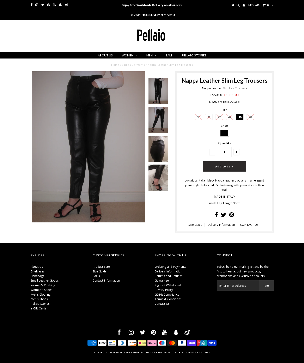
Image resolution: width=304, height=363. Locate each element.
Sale (169, 55)
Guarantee (162, 280)
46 (239, 117)
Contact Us (162, 304)
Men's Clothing (40, 294)
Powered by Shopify (196, 352)
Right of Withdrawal (168, 285)
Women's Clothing (43, 285)
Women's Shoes (41, 290)
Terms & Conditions (168, 299)
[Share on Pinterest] (231, 216)
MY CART (258, 5)
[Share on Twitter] (223, 216)
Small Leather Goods (45, 280)
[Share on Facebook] (216, 216)
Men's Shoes (39, 299)
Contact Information (106, 280)
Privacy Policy (164, 290)
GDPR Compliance (167, 294)
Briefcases (38, 271)
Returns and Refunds (169, 276)
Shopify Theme (143, 352)
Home (115, 65)
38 (198, 117)
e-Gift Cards (39, 308)
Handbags (37, 276)
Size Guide (195, 225)
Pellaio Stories (194, 55)
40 (208, 117)
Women (127, 55)
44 (229, 117)
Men (149, 55)
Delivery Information (221, 225)
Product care (101, 267)
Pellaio (125, 352)
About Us (105, 55)
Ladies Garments (133, 65)
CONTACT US (249, 225)
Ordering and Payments (170, 267)
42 (219, 117)
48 (250, 117)
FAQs (96, 276)
